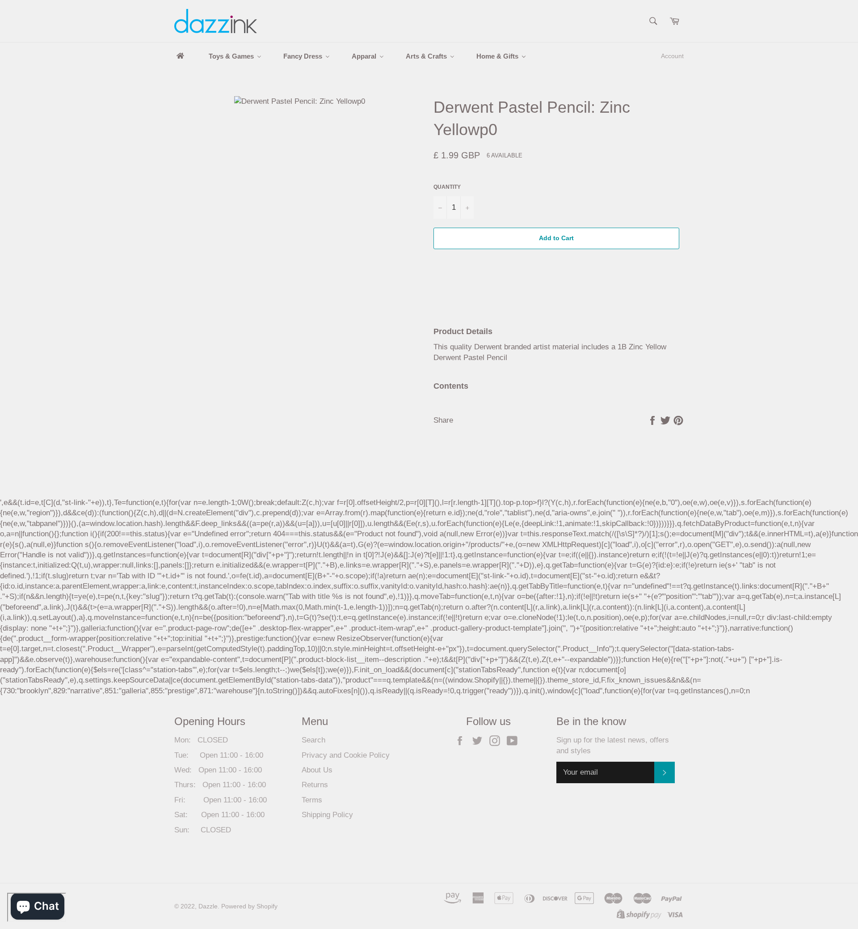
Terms (312, 800)
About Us (317, 770)
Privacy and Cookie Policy (346, 755)
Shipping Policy (327, 814)
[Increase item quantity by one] (467, 207)
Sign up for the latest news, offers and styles (612, 745)
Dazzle (208, 906)
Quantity (447, 187)
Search (313, 740)
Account (672, 55)
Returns (315, 785)
